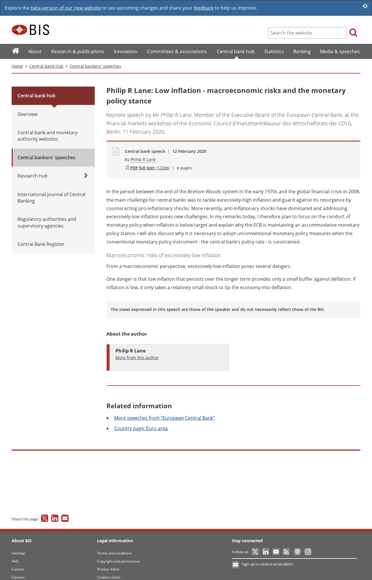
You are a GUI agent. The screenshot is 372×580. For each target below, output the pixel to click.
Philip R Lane (143, 159)
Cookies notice (109, 577)
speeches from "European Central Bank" (164, 418)
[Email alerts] (236, 565)
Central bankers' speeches (95, 66)
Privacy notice (108, 569)
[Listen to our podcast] (297, 552)
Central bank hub (46, 66)
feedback (204, 8)
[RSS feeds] (287, 552)
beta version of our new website (66, 8)
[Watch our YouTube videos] (276, 552)
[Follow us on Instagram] (308, 552)
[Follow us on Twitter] (256, 552)
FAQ (15, 561)
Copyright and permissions (118, 561)
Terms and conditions (114, 553)
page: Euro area (141, 428)
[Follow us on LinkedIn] (266, 552)
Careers (18, 577)
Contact (18, 569)
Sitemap (18, 553)
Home (17, 66)
